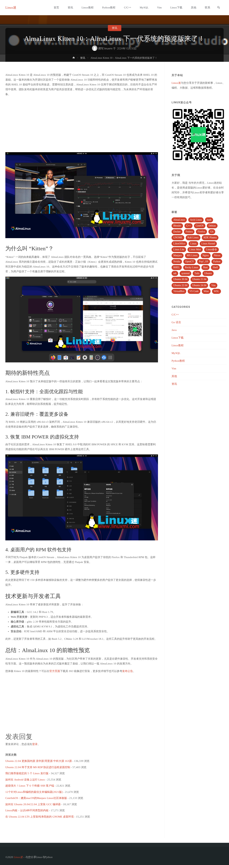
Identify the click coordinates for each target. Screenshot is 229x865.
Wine (206, 291)
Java (174, 330)
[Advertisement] (81, 124)
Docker (177, 231)
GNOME (177, 237)
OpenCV (189, 261)
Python (216, 261)
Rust (205, 267)
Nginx (206, 255)
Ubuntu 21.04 (199, 279)
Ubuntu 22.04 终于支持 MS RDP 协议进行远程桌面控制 (37, 767)
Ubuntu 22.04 (180, 285)
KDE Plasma (210, 237)
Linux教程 (178, 345)
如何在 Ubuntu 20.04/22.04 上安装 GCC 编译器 (33, 804)
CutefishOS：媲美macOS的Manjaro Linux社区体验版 (36, 798)
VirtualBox (178, 291)
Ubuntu (208, 273)
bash (209, 219)
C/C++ (175, 314)
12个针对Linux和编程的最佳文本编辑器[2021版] (34, 792)
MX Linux (192, 255)
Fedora (189, 231)
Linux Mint (195, 249)
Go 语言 (176, 322)
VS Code (194, 291)
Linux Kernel (208, 243)
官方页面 (54, 671)
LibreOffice (179, 243)
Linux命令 (211, 249)
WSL (216, 291)
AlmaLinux (179, 219)
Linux (193, 243)
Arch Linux (196, 219)
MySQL (176, 353)
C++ (188, 225)
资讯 (114, 28)
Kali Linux (193, 237)
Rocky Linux (191, 267)
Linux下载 (178, 337)
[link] (218, 8)
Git (211, 231)
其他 (174, 376)
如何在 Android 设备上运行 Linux (25, 779)
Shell (215, 267)
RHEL (176, 267)
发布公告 (127, 671)
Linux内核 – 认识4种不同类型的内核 (26, 810)
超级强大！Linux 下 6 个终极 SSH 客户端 (29, 785)
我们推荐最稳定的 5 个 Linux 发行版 (26, 773)
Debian (212, 225)
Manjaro (177, 255)
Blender (177, 225)
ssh (174, 273)
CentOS (200, 225)
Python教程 (178, 360)
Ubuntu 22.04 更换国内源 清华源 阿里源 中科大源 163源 (38, 761)
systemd (185, 273)
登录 (35, 744)
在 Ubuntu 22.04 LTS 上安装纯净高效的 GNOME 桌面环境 (39, 816)
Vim (213, 285)
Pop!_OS (203, 261)
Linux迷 (10, 7)
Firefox (201, 231)
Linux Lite (178, 249)
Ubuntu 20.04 (180, 279)
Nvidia (176, 261)
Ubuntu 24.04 (199, 285)
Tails (196, 273)
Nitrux (217, 255)
